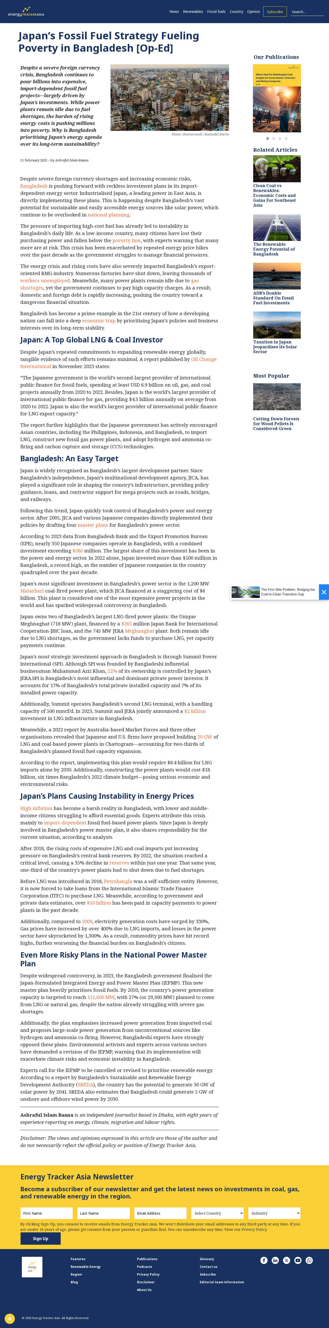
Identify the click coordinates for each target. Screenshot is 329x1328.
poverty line (127, 240)
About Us (144, 1290)
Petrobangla (118, 881)
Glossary (207, 1259)
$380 (77, 550)
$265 (126, 623)
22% (112, 671)
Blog (74, 1282)
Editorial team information (222, 1282)
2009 (87, 921)
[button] (267, 138)
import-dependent (65, 822)
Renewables (193, 11)
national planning (109, 214)
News (174, 11)
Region (76, 1274)
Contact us (208, 1267)
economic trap (98, 320)
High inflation (36, 808)
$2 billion (195, 711)
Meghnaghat (139, 630)
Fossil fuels (216, 11)
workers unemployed (45, 280)
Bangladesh (34, 186)
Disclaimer (146, 1282)
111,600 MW (100, 997)
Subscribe (275, 11)
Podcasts (144, 1267)
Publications (147, 1259)
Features (78, 1259)
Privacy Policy (148, 1274)
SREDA (85, 1084)
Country (236, 11)
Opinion (253, 11)
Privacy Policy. (254, 1229)
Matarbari (32, 590)
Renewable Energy (86, 1267)
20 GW (204, 736)
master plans (93, 525)
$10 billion (99, 902)
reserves (119, 862)
